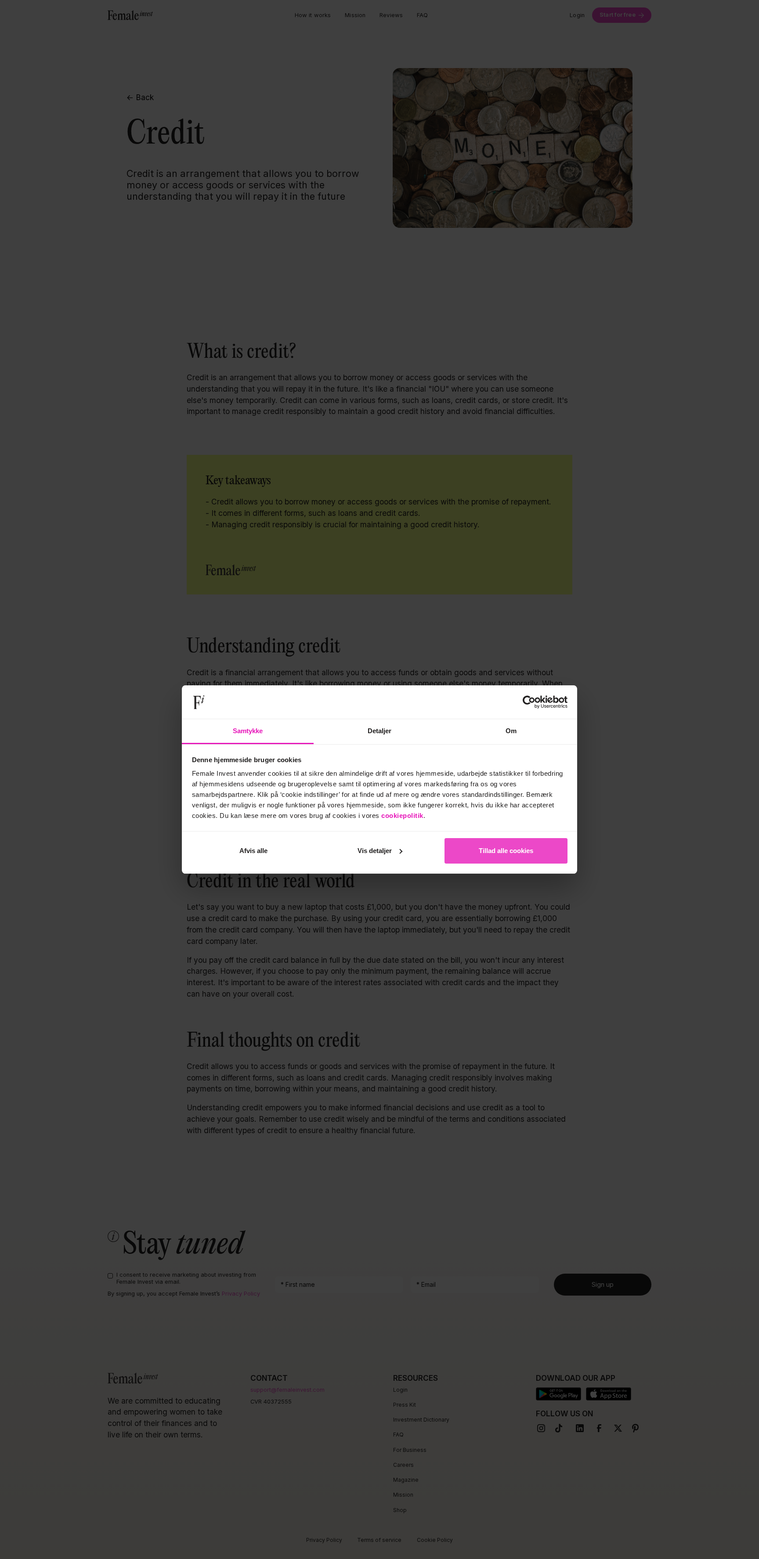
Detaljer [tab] (380, 730)
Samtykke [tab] (248, 730)
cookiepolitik (402, 815)
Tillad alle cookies (506, 850)
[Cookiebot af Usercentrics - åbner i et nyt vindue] (529, 702)
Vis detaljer (375, 850)
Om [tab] (511, 730)
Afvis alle (253, 850)
